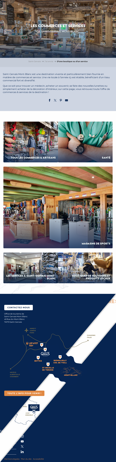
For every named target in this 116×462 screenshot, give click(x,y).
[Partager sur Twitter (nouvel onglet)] (55, 101)
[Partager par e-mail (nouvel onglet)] (66, 101)
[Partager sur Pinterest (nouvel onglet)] (60, 101)
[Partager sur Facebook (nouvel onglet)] (49, 101)
